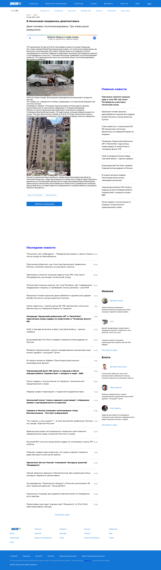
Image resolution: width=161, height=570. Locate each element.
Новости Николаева (35, 195)
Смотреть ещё (62, 515)
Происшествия (51, 195)
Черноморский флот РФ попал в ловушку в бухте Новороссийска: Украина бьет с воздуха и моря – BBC (117, 191)
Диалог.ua (87, 560)
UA (12, 11)
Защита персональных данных (93, 556)
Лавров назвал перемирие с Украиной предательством (55, 392)
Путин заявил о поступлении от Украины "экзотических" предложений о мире (116, 204)
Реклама (51, 556)
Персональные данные (68, 556)
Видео (35, 14)
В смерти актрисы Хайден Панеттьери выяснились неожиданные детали (114, 177)
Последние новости (41, 247)
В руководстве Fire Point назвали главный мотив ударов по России (117, 167)
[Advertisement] (62, 224)
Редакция (26, 556)
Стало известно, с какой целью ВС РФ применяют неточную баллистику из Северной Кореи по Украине (118, 130)
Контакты (38, 556)
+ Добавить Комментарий (44, 204)
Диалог (29, 14)
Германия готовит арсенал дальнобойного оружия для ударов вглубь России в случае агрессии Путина (118, 116)
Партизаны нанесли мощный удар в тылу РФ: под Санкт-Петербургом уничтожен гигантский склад (116, 101)
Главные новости (114, 89)
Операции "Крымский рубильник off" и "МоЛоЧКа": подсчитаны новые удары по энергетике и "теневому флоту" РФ (117, 145)
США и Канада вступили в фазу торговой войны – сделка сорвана (117, 157)
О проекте (14, 556)
